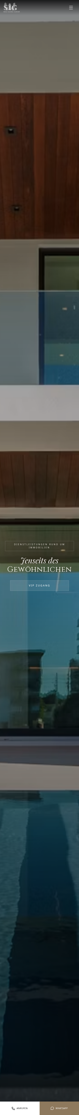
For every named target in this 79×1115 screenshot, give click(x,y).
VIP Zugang (39, 585)
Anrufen (22, 1108)
